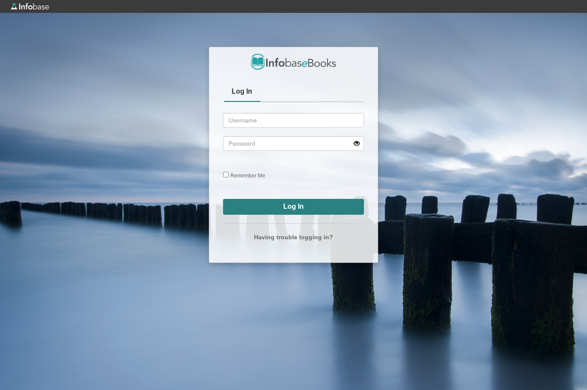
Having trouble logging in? (293, 237)
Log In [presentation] (242, 91)
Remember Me (247, 176)
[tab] (242, 92)
